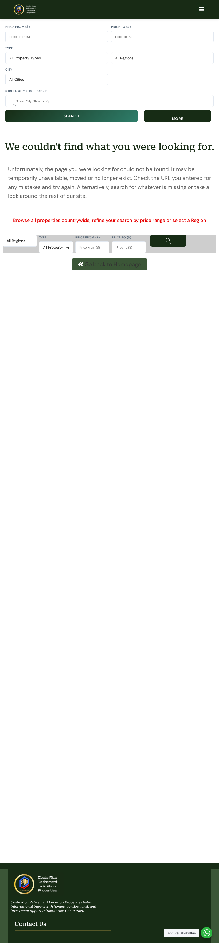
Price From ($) (17, 27)
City (8, 69)
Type (9, 48)
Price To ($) (121, 27)
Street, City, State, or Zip (26, 91)
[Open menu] (201, 9)
